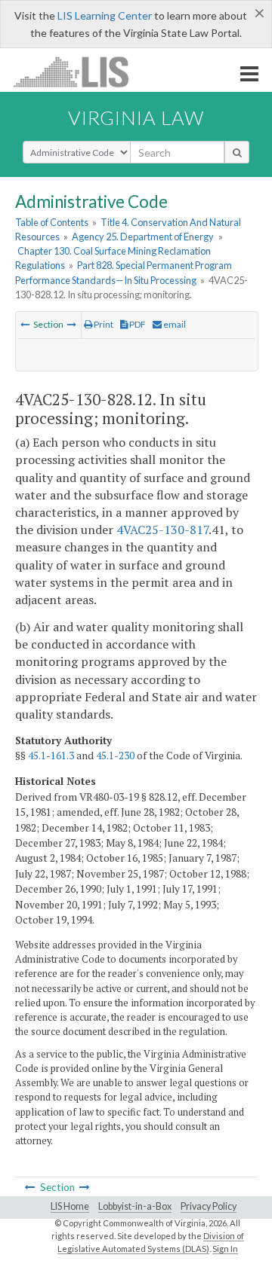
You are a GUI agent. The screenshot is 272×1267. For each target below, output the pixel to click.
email (174, 324)
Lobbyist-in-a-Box (135, 1206)
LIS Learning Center (104, 15)
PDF (137, 324)
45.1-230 (115, 755)
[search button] (236, 152)
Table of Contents (51, 222)
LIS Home (70, 1206)
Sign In (225, 1248)
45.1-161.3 (51, 755)
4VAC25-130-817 (162, 529)
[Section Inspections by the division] (71, 324)
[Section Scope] (24, 324)
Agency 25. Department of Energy (143, 237)
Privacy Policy (208, 1206)
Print (102, 324)
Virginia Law (136, 117)
